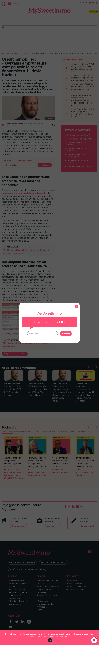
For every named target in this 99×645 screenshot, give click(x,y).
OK (50, 640)
